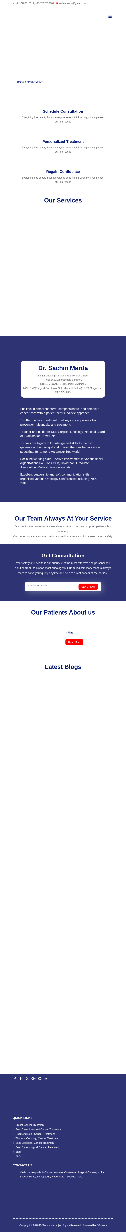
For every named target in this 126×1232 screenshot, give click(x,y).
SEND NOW (88, 586)
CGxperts (101, 1225)
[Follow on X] (27, 1078)
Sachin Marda (28, 792)
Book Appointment (30, 82)
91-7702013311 (28, 1066)
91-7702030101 (47, 1066)
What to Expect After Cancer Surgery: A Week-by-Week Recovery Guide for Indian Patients (60, 906)
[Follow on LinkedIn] (21, 1078)
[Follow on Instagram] (39, 1078)
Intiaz (69, 632)
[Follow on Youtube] (45, 1078)
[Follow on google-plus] (33, 1078)
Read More (74, 642)
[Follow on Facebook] (15, 1078)
